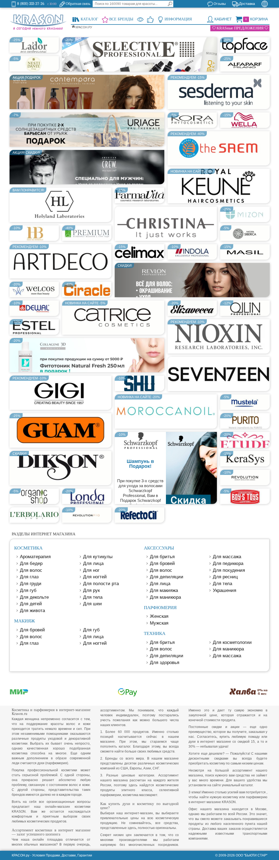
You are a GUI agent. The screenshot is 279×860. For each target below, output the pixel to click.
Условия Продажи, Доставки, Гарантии (62, 855)
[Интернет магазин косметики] (38, 22)
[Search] (170, 4)
